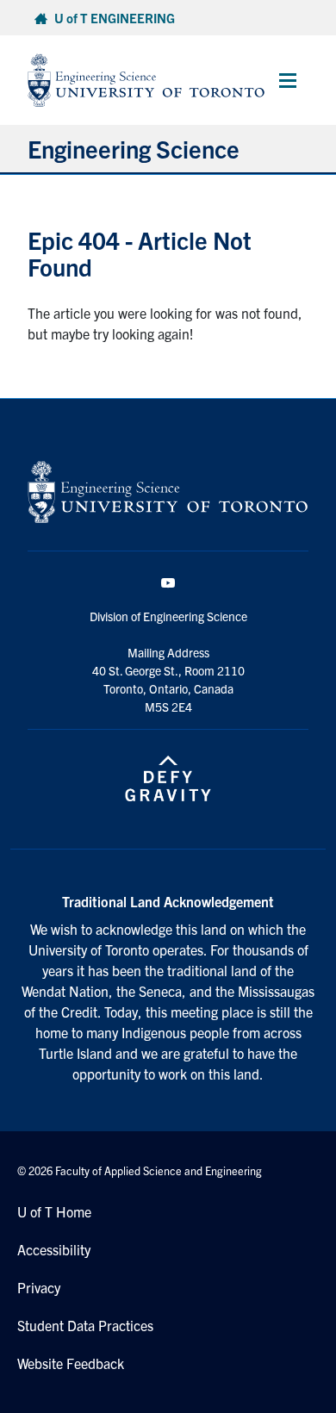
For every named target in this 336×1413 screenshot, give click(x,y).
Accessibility (53, 1249)
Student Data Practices (85, 1325)
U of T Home (54, 1211)
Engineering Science (134, 148)
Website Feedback (70, 1363)
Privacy (38, 1287)
